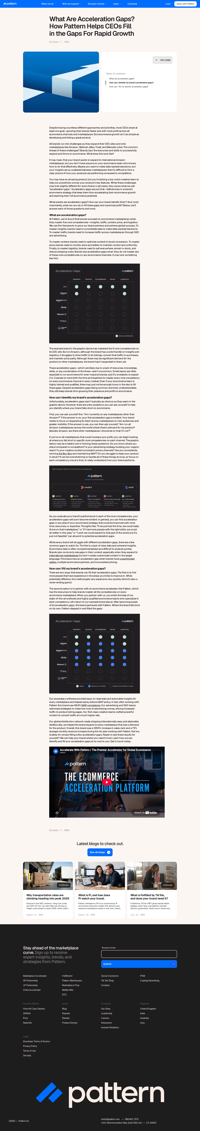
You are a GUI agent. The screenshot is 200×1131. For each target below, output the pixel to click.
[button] (49, 4)
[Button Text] (48, 890)
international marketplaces (63, 555)
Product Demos (69, 1023)
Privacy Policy (30, 1046)
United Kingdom (148, 1009)
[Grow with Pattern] (185, 3)
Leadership (106, 1013)
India (142, 1013)
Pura (25, 1018)
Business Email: (108, 948)
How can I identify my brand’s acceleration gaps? (131, 82)
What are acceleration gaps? (121, 78)
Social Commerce (110, 976)
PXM (142, 976)
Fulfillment (67, 976)
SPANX (27, 1013)
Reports (66, 1013)
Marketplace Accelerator (35, 976)
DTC (64, 994)
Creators (105, 985)
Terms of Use (29, 1051)
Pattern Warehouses (72, 980)
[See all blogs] (100, 852)
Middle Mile (67, 990)
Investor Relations (110, 1027)
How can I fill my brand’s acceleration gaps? (128, 86)
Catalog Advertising (149, 980)
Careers (105, 1018)
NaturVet (27, 1023)
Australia (144, 1018)
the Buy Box (65, 453)
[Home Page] (9, 4)
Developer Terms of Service (36, 1041)
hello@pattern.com (110, 1119)
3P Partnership (30, 980)
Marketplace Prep (70, 985)
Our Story (105, 1009)
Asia (142, 1023)
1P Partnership (30, 985)
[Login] (168, 3)
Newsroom (106, 1023)
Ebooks (66, 1018)
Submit (107, 963)
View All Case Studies (34, 1009)
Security (27, 1055)
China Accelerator (32, 990)
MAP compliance (91, 705)
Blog (64, 1009)
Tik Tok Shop (107, 980)
